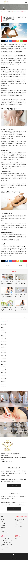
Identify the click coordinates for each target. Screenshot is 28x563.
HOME (2, 516)
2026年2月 (3, 332)
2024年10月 (4, 378)
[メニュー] (26, 2)
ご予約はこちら (4, 531)
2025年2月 (3, 367)
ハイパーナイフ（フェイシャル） (20, 520)
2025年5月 (3, 358)
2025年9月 (3, 347)
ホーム (2, 519)
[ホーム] (1, 11)
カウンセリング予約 (14, 485)
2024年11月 (3, 375)
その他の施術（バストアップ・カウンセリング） (6, 541)
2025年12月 (4, 338)
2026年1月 (3, 335)
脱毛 (18, 536)
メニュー (3, 523)
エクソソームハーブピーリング (20, 523)
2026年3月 (3, 330)
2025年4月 (3, 361)
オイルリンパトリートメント (6, 545)
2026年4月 (3, 327)
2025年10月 (4, 344)
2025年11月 (3, 341)
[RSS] (13, 554)
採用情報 (3, 527)
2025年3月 (3, 364)
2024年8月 (3, 384)
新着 (5, 24)
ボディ (4, 536)
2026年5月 (3, 324)
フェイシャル (21, 516)
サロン (2, 521)
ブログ (2, 529)
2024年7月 (3, 387)
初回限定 (3, 525)
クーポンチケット (14, 508)
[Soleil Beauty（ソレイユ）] (6, 2)
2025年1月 (3, 369)
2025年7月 (3, 352)
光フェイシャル (19, 526)
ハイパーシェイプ (5, 538)
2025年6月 (3, 355)
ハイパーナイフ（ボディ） (6, 548)
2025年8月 (3, 350)
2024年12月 (4, 372)
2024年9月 (3, 381)
